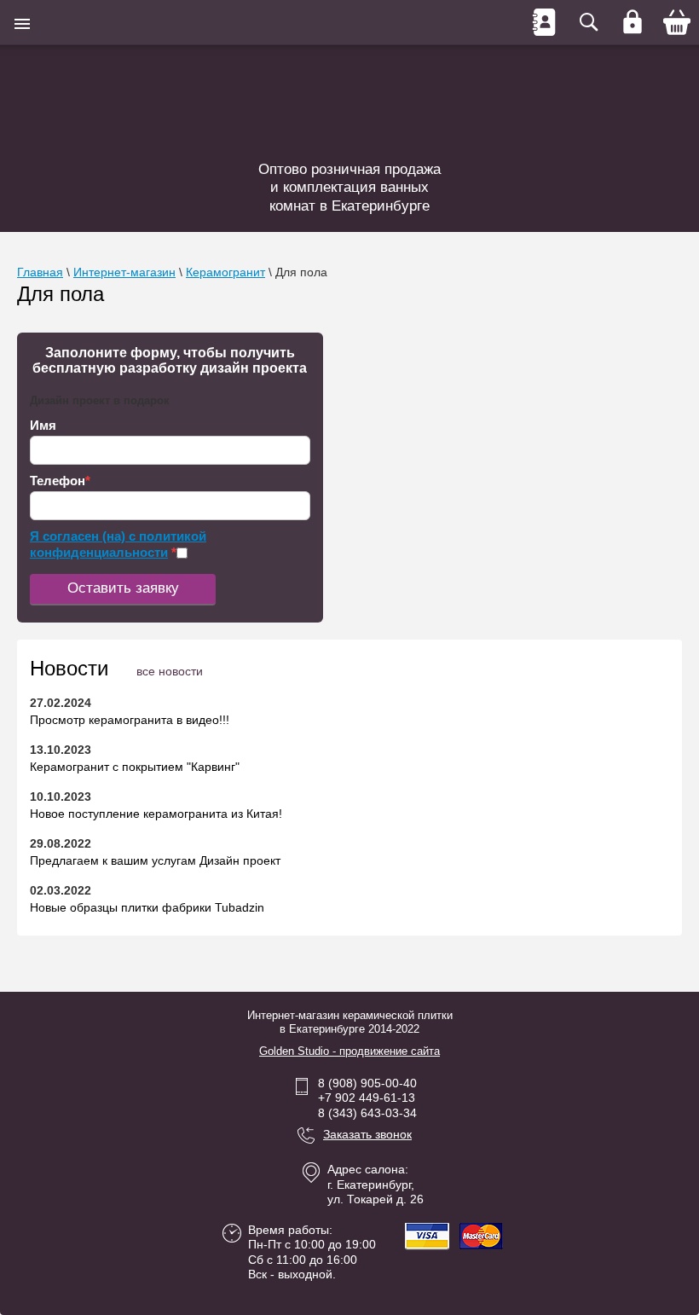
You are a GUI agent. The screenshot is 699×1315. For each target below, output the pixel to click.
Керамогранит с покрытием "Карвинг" (135, 766)
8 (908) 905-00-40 (367, 1083)
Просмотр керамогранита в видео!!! (129, 720)
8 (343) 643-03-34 (367, 1113)
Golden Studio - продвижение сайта (349, 1051)
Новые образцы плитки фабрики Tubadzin (147, 907)
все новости (169, 671)
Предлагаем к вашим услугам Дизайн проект (155, 860)
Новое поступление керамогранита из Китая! (156, 813)
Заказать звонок (367, 1134)
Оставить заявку (123, 588)
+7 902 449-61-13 (366, 1097)
